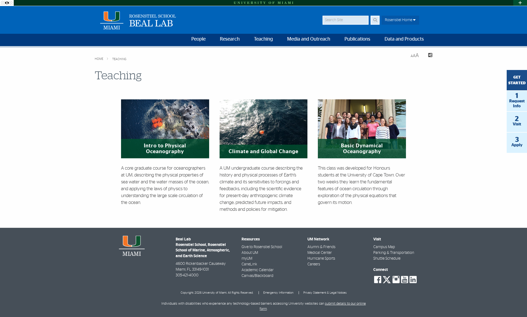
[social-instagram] (396, 280)
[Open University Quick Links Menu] (520, 3)
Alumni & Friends (321, 247)
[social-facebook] (377, 280)
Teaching (119, 59)
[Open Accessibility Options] (7, 3)
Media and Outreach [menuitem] (308, 39)
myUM (247, 258)
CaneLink (249, 264)
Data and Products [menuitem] (404, 39)
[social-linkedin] (413, 280)
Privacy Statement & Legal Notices (325, 292)
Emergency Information (278, 292)
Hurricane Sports (321, 258)
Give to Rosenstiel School (262, 247)
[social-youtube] (404, 280)
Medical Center (319, 253)
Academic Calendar (258, 270)
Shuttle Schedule (386, 258)
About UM (250, 253)
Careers (313, 264)
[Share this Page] (427, 56)
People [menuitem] (198, 39)
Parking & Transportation (393, 253)
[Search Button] (375, 20)
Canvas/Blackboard (257, 276)
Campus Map (384, 247)
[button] (515, 302)
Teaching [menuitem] (263, 39)
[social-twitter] (386, 279)
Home (99, 58)
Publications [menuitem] (357, 39)
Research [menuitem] (230, 39)
